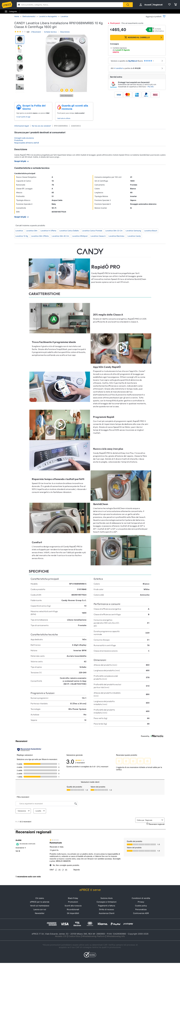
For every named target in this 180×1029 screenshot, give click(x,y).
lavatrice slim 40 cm (60, 236)
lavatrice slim (31, 231)
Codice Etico (74, 936)
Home (16, 16)
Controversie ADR (141, 913)
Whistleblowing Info (116, 936)
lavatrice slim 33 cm (113, 231)
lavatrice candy (134, 236)
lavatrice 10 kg (21, 236)
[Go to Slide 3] (20, 58)
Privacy (141, 902)
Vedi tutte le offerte (63, 118)
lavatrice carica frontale (92, 231)
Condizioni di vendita (141, 898)
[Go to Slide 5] (20, 77)
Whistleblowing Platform (93, 936)
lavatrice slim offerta (40, 236)
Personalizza (140, 909)
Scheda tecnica (50, 32)
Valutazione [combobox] (22, 811)
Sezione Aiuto (107, 898)
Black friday (73, 898)
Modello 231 (60, 936)
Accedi (147, 4)
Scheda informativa (159, 30)
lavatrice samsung (133, 231)
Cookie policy (141, 905)
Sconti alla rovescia (73, 905)
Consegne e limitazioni (106, 902)
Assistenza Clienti (106, 913)
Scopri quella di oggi (23, 117)
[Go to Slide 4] (20, 68)
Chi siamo (39, 898)
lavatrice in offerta (48, 231)
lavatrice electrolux (116, 236)
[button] (66, 63)
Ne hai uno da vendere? (41, 126)
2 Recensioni (36, 32)
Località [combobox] (38, 811)
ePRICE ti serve (90, 890)
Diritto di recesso (106, 909)
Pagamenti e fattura (106, 905)
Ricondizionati (73, 909)
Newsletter (39, 913)
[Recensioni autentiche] (29, 749)
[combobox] (70, 4)
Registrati (157, 4)
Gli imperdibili (73, 913)
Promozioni (73, 902)
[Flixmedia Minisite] (66, 96)
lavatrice (19, 231)
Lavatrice (64, 16)
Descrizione (65, 32)
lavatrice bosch (150, 231)
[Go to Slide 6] (20, 86)
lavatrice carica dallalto (69, 231)
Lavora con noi (39, 909)
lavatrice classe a (98, 236)
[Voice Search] (19, 5)
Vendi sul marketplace (39, 905)
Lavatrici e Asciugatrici (48, 16)
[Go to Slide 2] (20, 49)
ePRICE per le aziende (39, 902)
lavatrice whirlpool (79, 236)
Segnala (76, 869)
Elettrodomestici (29, 16)
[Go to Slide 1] (20, 39)
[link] (80, 761)
